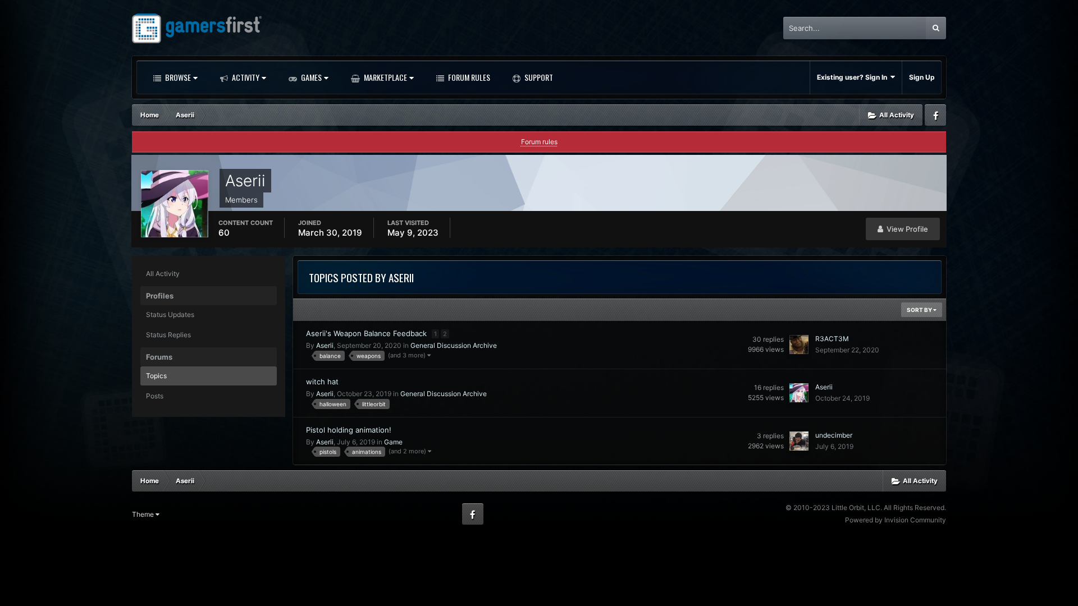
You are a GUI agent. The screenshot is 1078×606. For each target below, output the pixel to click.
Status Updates (170, 314)
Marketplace (384, 77)
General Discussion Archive (453, 345)
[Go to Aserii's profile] (798, 392)
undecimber (833, 435)
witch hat (322, 381)
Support (538, 77)
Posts (154, 396)
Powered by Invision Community (895, 520)
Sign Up (922, 77)
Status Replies (168, 334)
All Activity (163, 273)
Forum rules (539, 141)
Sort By (920, 309)
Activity (244, 77)
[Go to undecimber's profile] (798, 441)
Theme (144, 514)
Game (393, 442)
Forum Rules (468, 77)
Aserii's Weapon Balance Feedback (367, 333)
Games (310, 77)
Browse (177, 77)
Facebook (935, 115)
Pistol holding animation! (348, 429)
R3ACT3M (832, 338)
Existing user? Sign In (853, 77)
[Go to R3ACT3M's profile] (798, 344)
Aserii (325, 345)
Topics (156, 375)
